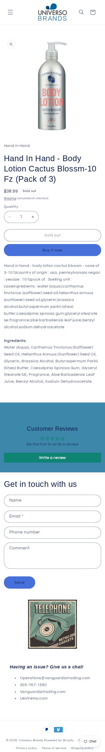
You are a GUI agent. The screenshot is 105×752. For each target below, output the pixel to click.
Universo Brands (31, 740)
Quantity (11, 206)
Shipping (10, 198)
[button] (10, 12)
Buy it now (52, 250)
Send (19, 582)
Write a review (52, 458)
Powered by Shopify (59, 740)
